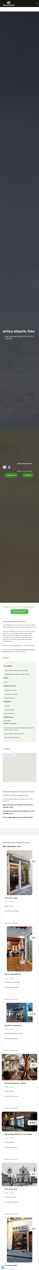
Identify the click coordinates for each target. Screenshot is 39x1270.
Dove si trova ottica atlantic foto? (16, 795)
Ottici (12, 607)
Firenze (12, 901)
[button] (36, 3)
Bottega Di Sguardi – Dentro (15, 1083)
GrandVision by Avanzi (13, 1025)
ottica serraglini (11, 1265)
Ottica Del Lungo (11, 898)
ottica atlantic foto (24, 463)
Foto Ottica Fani (11, 1189)
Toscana (18, 607)
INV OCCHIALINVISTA (13, 974)
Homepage (6, 607)
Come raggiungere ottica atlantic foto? (18, 817)
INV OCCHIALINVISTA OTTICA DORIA (18, 1134)
